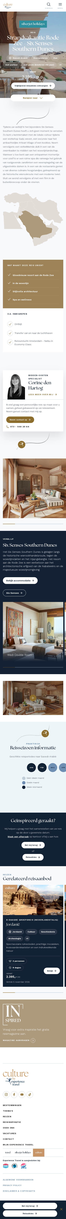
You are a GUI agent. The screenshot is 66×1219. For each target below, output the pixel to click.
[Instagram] (6, 1094)
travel (7, 1152)
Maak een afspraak (18, 836)
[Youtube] (22, 1094)
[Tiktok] (29, 1094)
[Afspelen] (33, 698)
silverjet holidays (23, 1152)
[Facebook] (14, 1094)
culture (38, 1152)
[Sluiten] (61, 1209)
